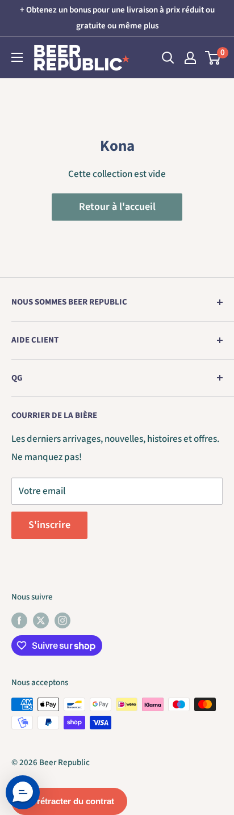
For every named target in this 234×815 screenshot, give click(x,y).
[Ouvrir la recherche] (168, 58)
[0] (213, 58)
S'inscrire (49, 525)
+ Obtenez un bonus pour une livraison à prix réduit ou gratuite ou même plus (117, 18)
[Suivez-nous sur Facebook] (19, 620)
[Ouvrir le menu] (17, 57)
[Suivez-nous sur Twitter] (41, 620)
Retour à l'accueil (117, 207)
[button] (23, 792)
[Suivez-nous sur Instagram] (62, 620)
